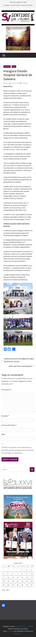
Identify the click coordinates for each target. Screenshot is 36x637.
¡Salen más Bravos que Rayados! (20, 366)
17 (32, 577)
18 (3, 581)
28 (17, 585)
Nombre (5, 416)
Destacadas (7, 66)
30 (27, 585)
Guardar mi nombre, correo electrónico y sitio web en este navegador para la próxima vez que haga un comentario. (18, 450)
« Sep (3, 590)
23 (27, 581)
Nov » (8, 590)
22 (22, 581)
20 (13, 581)
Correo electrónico (9, 425)
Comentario (6, 390)
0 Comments (24, 83)
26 (8, 585)
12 (8, 577)
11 (3, 577)
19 (8, 581)
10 (32, 574)
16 (27, 577)
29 (22, 585)
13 (13, 577)
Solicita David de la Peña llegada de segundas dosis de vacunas (19, 360)
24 (32, 581)
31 (32, 585)
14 (17, 577)
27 (13, 585)
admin (6, 83)
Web (3, 434)
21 (17, 581)
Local (13, 66)
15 (22, 577)
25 (3, 585)
